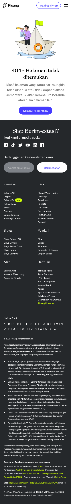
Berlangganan (52, 167)
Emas (40, 466)
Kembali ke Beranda (35, 110)
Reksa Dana (60, 477)
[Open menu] (66, 5)
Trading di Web (49, 5)
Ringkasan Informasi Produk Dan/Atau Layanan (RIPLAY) (33, 482)
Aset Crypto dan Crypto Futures (30, 469)
